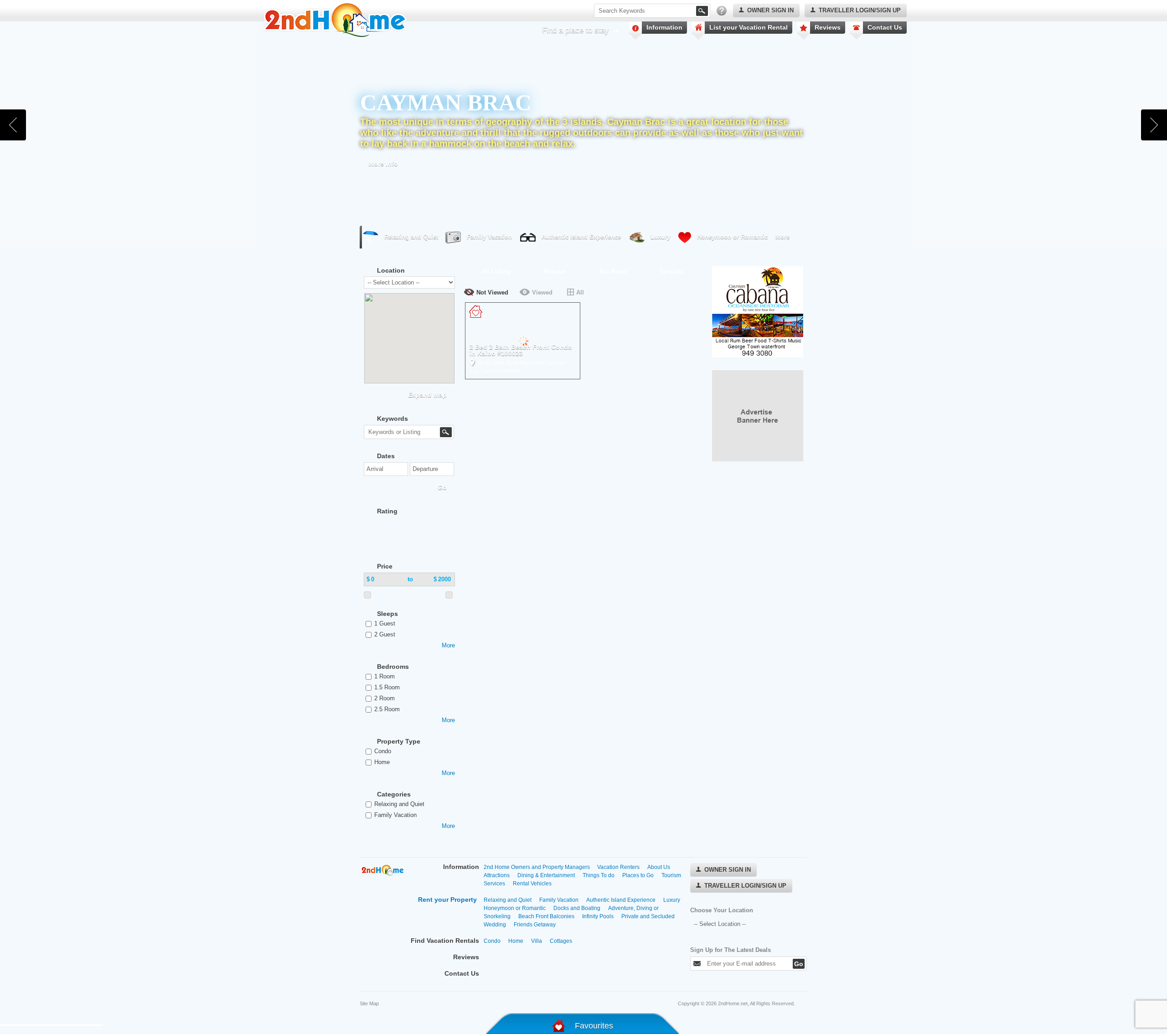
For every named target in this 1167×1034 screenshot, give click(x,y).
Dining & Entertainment (546, 875)
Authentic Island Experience (581, 236)
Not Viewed (492, 292)
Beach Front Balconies (546, 916)
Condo (382, 751)
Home (382, 762)
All (580, 292)
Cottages (561, 941)
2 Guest (384, 634)
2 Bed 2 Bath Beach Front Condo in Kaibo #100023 (521, 350)
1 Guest (384, 623)
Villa (536, 941)
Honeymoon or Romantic (732, 236)
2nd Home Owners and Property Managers (537, 867)
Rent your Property (447, 899)
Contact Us (885, 27)
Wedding (495, 924)
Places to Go (638, 875)
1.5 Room (387, 687)
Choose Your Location (721, 910)
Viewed (542, 292)
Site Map (369, 1003)
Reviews (828, 27)
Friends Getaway (535, 924)
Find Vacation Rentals (445, 940)
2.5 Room (387, 709)
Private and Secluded (648, 916)
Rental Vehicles (532, 883)
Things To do (598, 875)
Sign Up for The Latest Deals (730, 949)
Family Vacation (489, 236)
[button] (414, 326)
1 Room (384, 676)
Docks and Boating (576, 908)
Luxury (660, 236)
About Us (658, 867)
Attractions (497, 875)
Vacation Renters (618, 867)
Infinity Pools (598, 916)
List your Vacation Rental (748, 27)
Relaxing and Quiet (411, 236)
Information (664, 27)
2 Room (384, 698)
